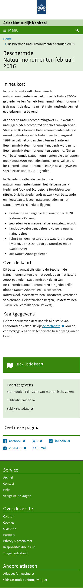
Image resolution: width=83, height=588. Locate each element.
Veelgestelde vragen (17, 496)
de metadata (53, 326)
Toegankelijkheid (15, 553)
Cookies (8, 522)
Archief (8, 477)
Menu (13, 30)
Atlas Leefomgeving (28, 573)
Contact (8, 483)
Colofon (8, 516)
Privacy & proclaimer (17, 541)
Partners (9, 535)
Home (7, 39)
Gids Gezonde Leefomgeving (34, 579)
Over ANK (9, 529)
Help (6, 490)
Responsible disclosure (19, 547)
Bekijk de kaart (30, 364)
